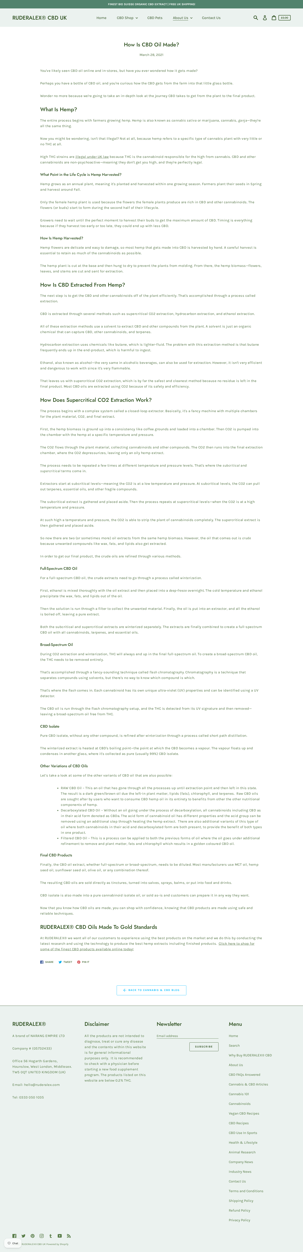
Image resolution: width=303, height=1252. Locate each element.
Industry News (240, 1171)
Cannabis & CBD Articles (248, 1084)
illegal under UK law (92, 157)
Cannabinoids (240, 1104)
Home (233, 1036)
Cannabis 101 (239, 1094)
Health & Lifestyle (243, 1142)
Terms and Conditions (246, 1191)
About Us (236, 1065)
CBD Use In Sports (243, 1133)
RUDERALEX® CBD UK (39, 17)
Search (234, 1045)
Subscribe (204, 1046)
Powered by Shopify (57, 1244)
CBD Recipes (239, 1123)
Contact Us (237, 1181)
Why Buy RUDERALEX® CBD (250, 1055)
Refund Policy (239, 1210)
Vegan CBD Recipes (244, 1113)
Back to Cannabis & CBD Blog (154, 990)
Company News (241, 1162)
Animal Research (242, 1152)
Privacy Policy (239, 1220)
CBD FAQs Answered (244, 1074)
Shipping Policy (241, 1201)
